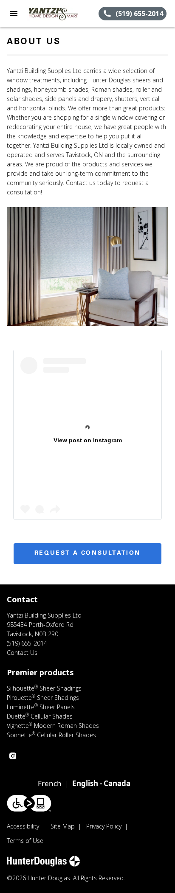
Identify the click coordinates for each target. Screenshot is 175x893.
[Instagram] (13, 756)
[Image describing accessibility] (29, 803)
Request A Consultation (87, 553)
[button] (13, 13)
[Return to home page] (52, 13)
